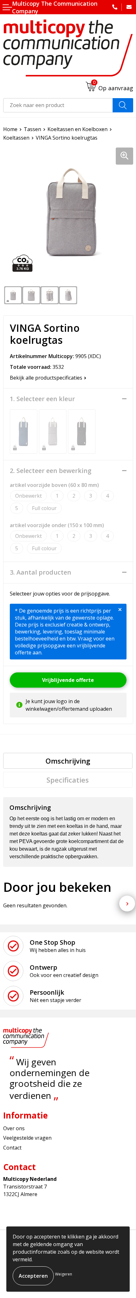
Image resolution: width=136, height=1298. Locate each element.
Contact (12, 1147)
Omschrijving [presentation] (68, 761)
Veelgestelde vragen (27, 1137)
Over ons (14, 1128)
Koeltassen (16, 137)
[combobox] (58, 105)
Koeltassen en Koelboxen (77, 129)
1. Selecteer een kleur (42, 399)
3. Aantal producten (40, 572)
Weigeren (63, 1274)
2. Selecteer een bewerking (50, 471)
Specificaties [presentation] (67, 779)
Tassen (32, 129)
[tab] (68, 761)
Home (10, 129)
